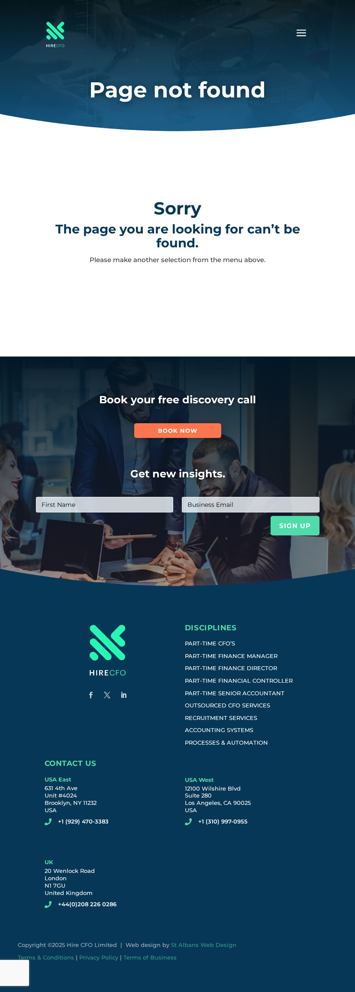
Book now (177, 430)
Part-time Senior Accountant (234, 693)
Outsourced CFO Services (227, 705)
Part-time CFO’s (210, 643)
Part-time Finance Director (231, 668)
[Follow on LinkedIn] (123, 695)
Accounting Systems (219, 729)
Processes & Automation (226, 742)
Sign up (295, 526)
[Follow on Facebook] (90, 695)
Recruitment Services (221, 717)
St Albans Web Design (203, 944)
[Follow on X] (107, 695)
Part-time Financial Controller (239, 680)
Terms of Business (150, 957)
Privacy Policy (98, 957)
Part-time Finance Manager (231, 655)
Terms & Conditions (46, 957)
